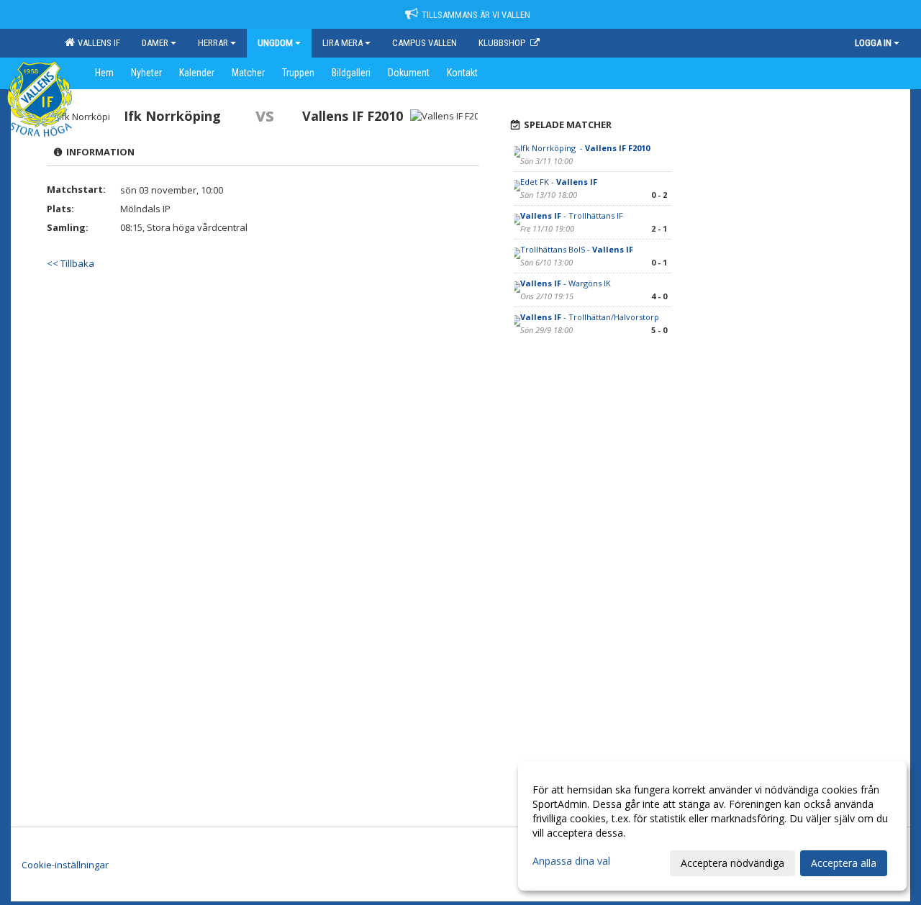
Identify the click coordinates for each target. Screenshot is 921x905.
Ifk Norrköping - (585, 147)
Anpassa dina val (571, 861)
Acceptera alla (843, 863)
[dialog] (712, 826)
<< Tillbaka (70, 263)
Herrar (213, 42)
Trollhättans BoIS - (576, 249)
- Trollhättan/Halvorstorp (589, 316)
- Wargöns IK (566, 283)
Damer (155, 42)
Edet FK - (558, 181)
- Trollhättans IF (571, 215)
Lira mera (342, 42)
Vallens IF (96, 42)
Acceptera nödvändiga (732, 863)
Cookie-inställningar (65, 864)
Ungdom (275, 42)
